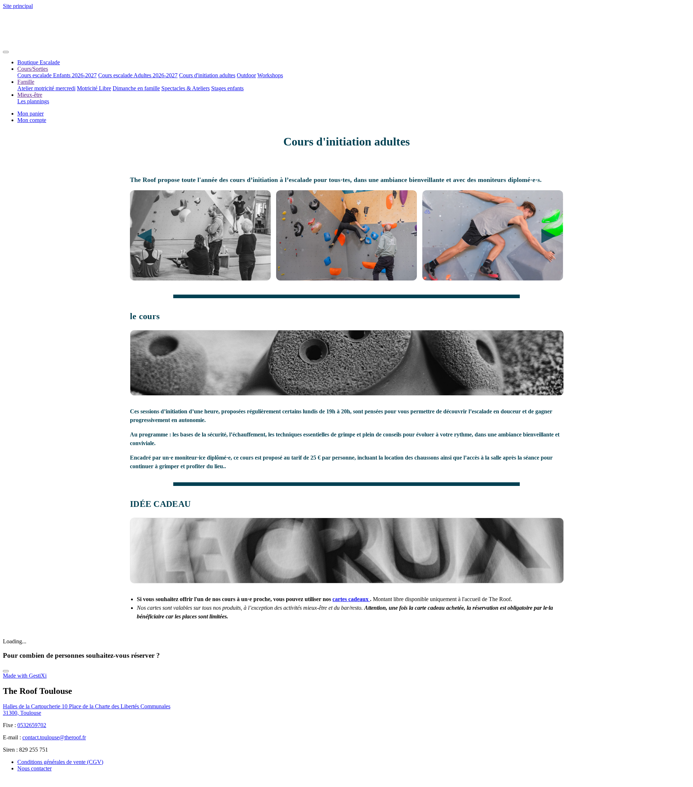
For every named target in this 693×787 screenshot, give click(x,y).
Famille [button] (25, 82)
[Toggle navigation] (6, 52)
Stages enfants (227, 88)
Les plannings (33, 101)
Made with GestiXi (25, 676)
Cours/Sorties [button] (32, 69)
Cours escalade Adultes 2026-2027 (138, 75)
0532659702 (31, 725)
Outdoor (246, 75)
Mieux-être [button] (29, 95)
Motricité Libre (94, 88)
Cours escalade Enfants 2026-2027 (57, 75)
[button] (31, 120)
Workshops (270, 75)
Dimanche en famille (136, 88)
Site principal (18, 6)
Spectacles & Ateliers (185, 88)
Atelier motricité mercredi (46, 88)
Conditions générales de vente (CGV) (60, 762)
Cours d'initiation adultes (207, 75)
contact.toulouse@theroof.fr (54, 737)
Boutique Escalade (38, 62)
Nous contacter (34, 768)
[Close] (6, 671)
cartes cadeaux (351, 599)
